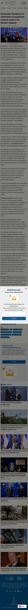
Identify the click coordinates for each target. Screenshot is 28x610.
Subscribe (14, 318)
